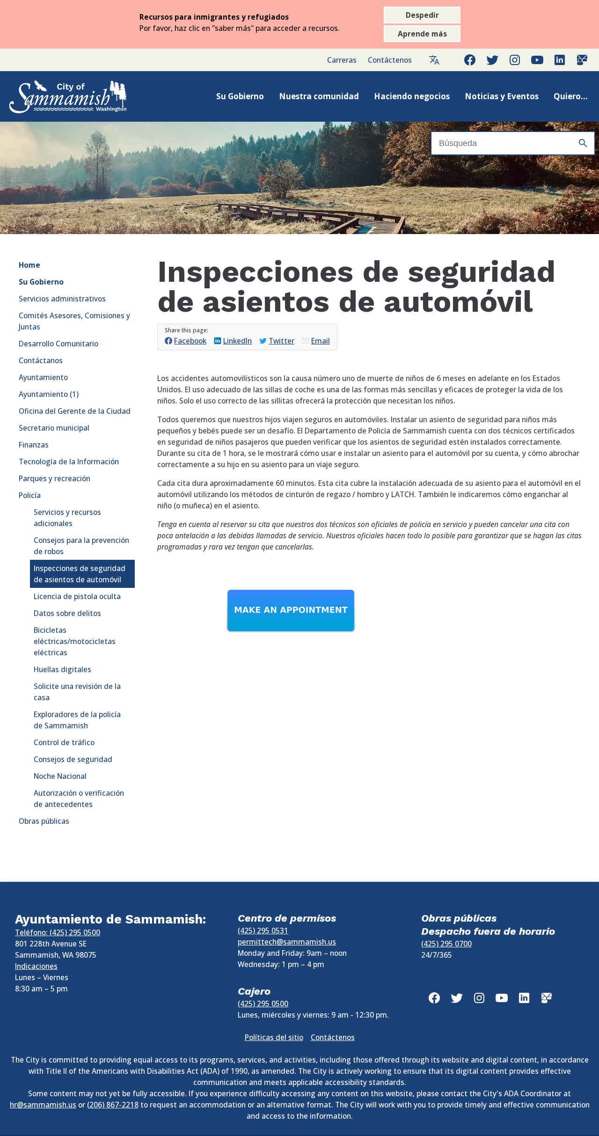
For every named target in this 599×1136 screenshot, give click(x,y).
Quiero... (571, 96)
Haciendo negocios (412, 96)
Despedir (422, 15)
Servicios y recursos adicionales (67, 517)
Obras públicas (44, 821)
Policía (30, 495)
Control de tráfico (64, 742)
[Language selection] (434, 60)
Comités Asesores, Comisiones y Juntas (74, 321)
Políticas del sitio (274, 1037)
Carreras (342, 60)
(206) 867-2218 (113, 1104)
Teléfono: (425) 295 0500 (57, 932)
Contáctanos (41, 360)
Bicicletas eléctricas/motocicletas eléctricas (75, 641)
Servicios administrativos (62, 298)
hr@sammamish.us (43, 1104)
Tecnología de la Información (69, 461)
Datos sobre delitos (67, 613)
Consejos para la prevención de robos (81, 546)
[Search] (583, 143)
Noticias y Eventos (502, 96)
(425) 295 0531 (263, 930)
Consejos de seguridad (73, 759)
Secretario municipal (54, 428)
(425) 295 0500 (263, 1003)
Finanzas (34, 445)
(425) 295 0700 (446, 943)
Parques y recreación (54, 478)
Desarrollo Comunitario (58, 343)
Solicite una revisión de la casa (77, 692)
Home (29, 265)
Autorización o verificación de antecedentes (79, 798)
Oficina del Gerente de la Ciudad (75, 411)
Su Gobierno (240, 96)
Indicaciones (36, 966)
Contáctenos (390, 60)
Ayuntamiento (43, 377)
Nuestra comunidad (319, 96)
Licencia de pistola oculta (77, 596)
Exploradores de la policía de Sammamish (77, 720)
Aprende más (422, 34)
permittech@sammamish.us (287, 942)
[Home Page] (58, 96)
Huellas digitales (62, 669)
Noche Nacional (60, 776)
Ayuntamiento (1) (49, 394)
